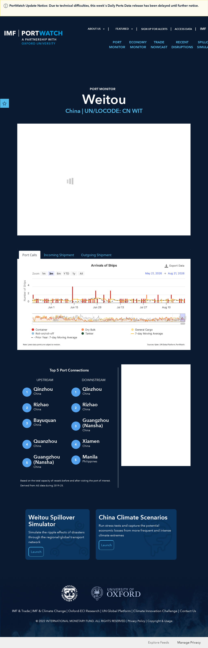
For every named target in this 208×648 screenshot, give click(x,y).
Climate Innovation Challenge (155, 611)
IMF (203, 29)
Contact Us (188, 611)
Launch (36, 552)
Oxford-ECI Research (84, 611)
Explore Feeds (158, 642)
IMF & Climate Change (49, 611)
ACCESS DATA (183, 29)
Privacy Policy (136, 621)
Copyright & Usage (159, 621)
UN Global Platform (116, 611)
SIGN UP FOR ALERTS (154, 29)
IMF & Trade (21, 611)
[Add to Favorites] (4, 103)
